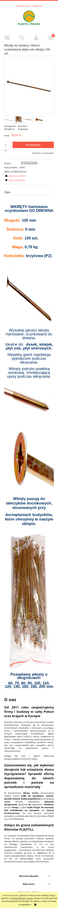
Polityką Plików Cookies (21, 898)
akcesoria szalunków (30, 804)
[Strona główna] (29, 19)
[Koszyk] (51, 37)
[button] (7, 38)
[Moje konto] (36, 38)
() (37, 795)
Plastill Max (18, 818)
